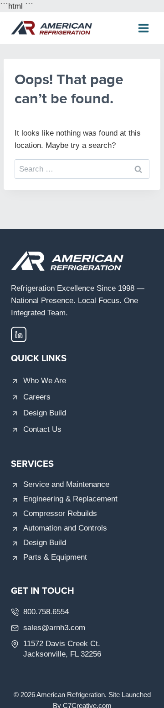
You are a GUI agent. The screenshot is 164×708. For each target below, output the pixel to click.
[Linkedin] (18, 334)
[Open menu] (143, 28)
